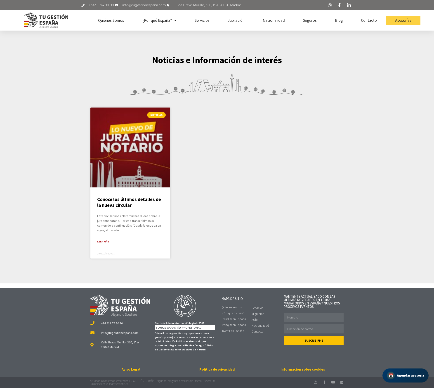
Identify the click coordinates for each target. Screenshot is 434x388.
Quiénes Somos (111, 20)
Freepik (198, 381)
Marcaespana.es (118, 384)
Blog (339, 20)
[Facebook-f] (324, 382)
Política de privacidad (217, 369)
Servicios (202, 20)
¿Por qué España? (157, 20)
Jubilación (236, 20)
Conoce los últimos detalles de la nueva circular (129, 202)
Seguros (310, 20)
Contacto (369, 20)
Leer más (103, 241)
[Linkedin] (342, 382)
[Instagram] (315, 382)
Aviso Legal (131, 369)
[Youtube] (333, 382)
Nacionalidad (274, 20)
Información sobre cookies (303, 369)
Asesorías (403, 20)
